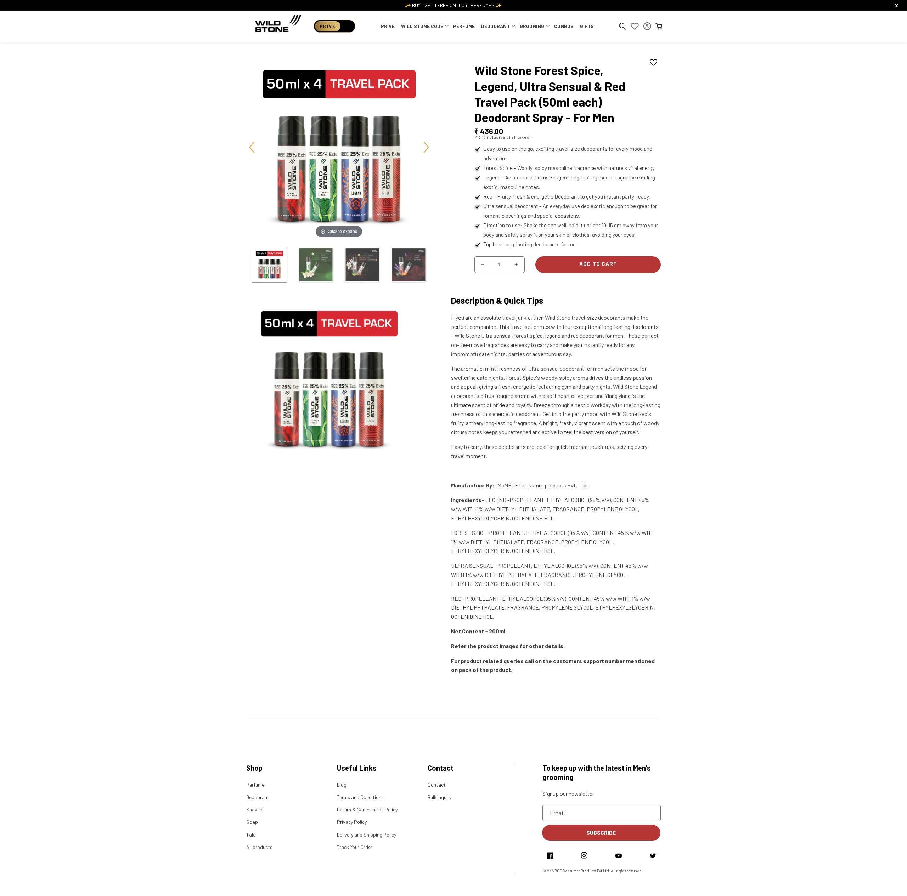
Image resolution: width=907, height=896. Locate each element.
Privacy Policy (352, 822)
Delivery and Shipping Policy (366, 835)
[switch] (334, 26)
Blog (342, 785)
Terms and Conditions (360, 797)
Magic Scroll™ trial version (406, 248)
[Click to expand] (339, 146)
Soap (252, 822)
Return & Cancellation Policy (367, 809)
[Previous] (252, 147)
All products (259, 847)
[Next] (426, 147)
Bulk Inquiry (439, 797)
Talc (250, 835)
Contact (437, 785)
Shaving (255, 809)
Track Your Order (354, 847)
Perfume (255, 785)
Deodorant (257, 797)
